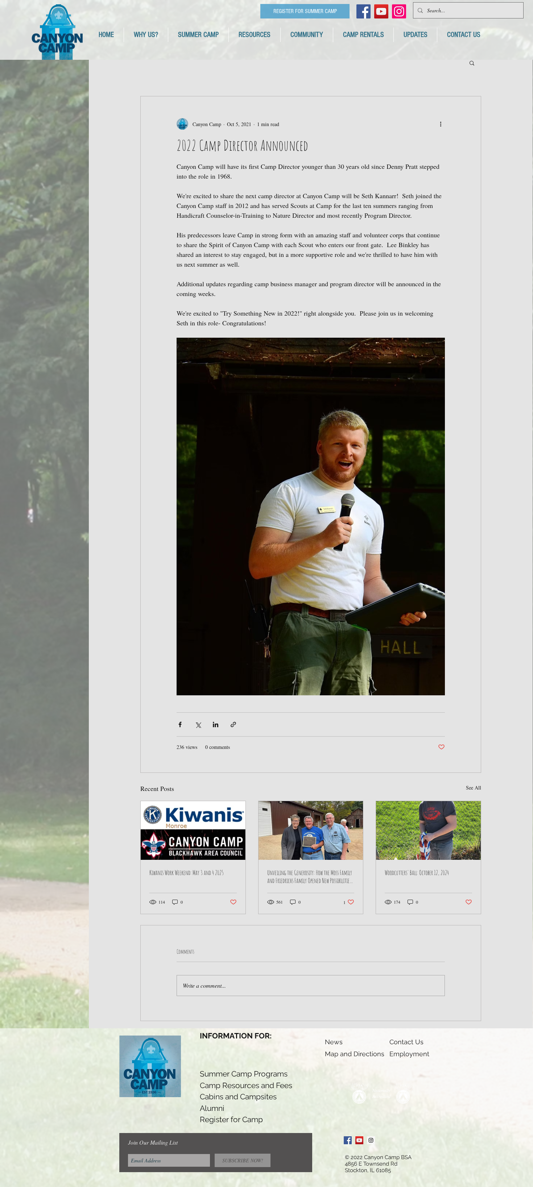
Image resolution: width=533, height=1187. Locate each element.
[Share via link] (233, 724)
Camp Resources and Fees (246, 1085)
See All (473, 787)
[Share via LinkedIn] (215, 724)
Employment (409, 1054)
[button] (471, 63)
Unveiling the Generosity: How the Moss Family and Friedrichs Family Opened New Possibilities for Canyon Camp (309, 876)
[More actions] (440, 124)
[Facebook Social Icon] (363, 11)
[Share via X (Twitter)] (197, 724)
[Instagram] (399, 11)
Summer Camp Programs (244, 1073)
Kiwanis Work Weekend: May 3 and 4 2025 (186, 872)
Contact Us (406, 1042)
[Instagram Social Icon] (371, 1140)
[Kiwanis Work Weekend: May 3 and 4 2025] (193, 830)
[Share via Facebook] (180, 724)
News (334, 1042)
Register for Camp (231, 1119)
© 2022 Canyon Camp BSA (378, 1157)
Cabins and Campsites (238, 1096)
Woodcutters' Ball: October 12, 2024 (417, 872)
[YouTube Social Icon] (381, 11)
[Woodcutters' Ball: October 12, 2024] (428, 830)
